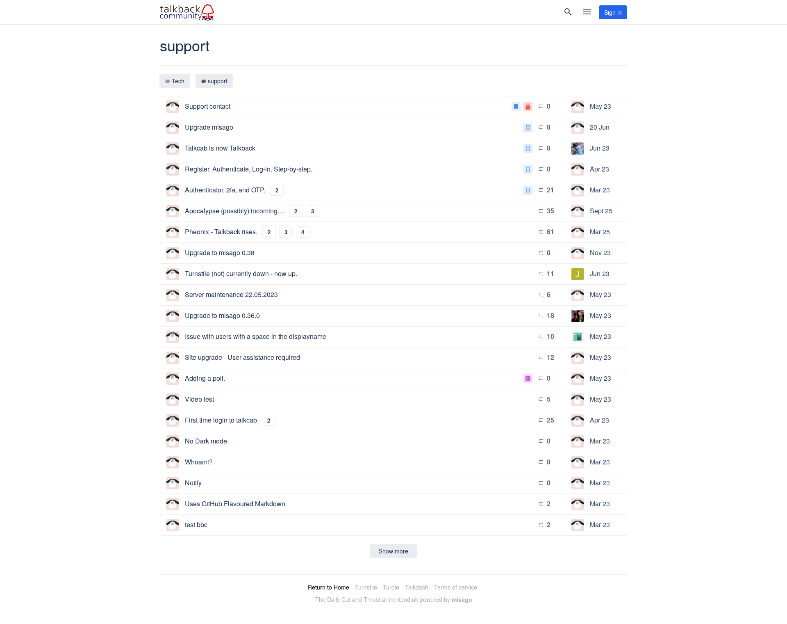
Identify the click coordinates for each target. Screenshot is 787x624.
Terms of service (455, 587)
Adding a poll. (205, 378)
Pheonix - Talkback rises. (221, 231)
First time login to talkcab (221, 420)
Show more (393, 551)
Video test (199, 399)
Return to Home (328, 587)
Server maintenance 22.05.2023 (231, 294)
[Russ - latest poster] (577, 148)
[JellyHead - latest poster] (577, 274)
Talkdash (416, 587)
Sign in (613, 12)
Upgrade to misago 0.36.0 (222, 315)
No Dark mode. (207, 441)
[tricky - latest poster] (577, 107)
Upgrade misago (209, 127)
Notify (193, 482)
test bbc (196, 524)
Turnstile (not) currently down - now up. (241, 273)
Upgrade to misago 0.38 (220, 252)
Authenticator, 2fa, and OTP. (225, 189)
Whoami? (199, 461)
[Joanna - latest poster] (577, 316)
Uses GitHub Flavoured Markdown (235, 503)
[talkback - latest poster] (577, 337)
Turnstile (366, 587)
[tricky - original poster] (172, 107)
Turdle (391, 587)
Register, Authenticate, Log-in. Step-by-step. (248, 169)
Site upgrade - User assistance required (242, 357)
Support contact (207, 106)
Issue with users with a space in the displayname (255, 336)
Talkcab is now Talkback (220, 148)
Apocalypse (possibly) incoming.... (234, 210)
